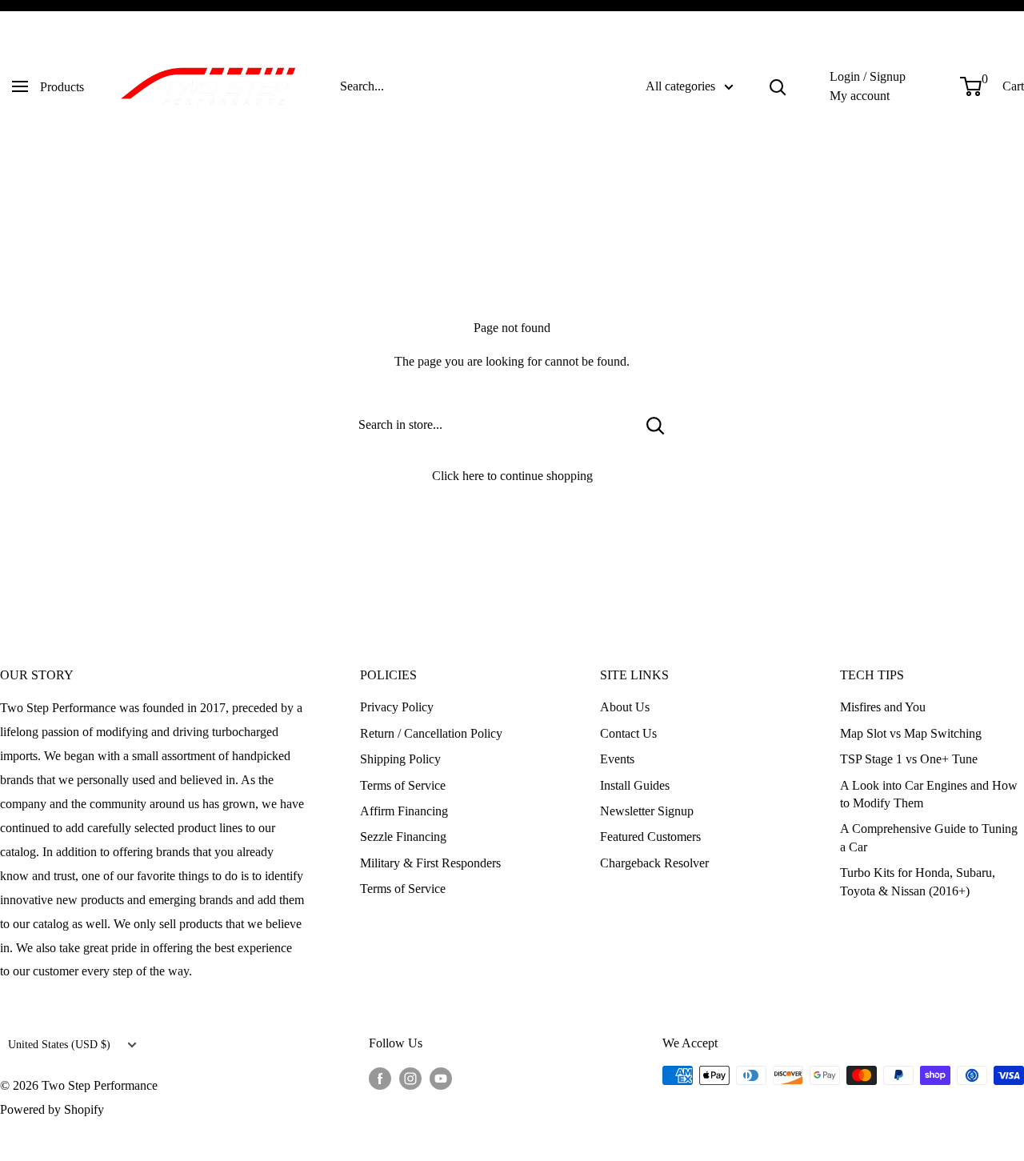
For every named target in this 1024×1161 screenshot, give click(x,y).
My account (860, 95)
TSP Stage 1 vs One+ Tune (909, 759)
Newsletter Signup (647, 811)
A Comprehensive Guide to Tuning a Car (929, 837)
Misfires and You (883, 707)
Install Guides (635, 785)
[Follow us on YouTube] (441, 1078)
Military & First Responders (430, 863)
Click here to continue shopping (512, 475)
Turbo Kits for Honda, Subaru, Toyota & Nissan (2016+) (917, 881)
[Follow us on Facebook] (380, 1078)
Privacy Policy (397, 707)
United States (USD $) (59, 1045)
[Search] (778, 86)
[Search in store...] (655, 425)
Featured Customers (650, 836)
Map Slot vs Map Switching (911, 733)
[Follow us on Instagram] (410, 1078)
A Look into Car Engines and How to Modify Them (929, 794)
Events (617, 759)
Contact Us (628, 733)
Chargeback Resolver (654, 863)
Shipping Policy (400, 759)
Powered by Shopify (52, 1109)
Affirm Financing (404, 811)
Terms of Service (403, 785)
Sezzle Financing (403, 836)
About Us (625, 707)
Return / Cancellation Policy (431, 733)
